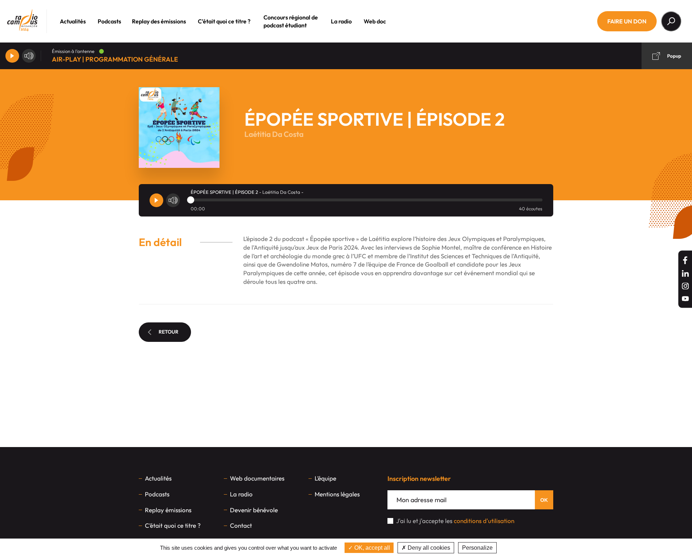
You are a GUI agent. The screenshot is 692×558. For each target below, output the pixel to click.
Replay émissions (168, 510)
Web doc (375, 21)
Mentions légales (337, 494)
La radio (341, 21)
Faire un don (627, 21)
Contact (241, 525)
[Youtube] (685, 298)
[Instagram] (685, 286)
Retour (168, 332)
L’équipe (325, 478)
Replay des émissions (159, 21)
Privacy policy (516, 548)
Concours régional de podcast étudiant (290, 21)
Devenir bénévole (254, 510)
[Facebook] (685, 260)
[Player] (12, 56)
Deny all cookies (428, 548)
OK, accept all (371, 548)
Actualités (73, 21)
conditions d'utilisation (484, 520)
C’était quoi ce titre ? (224, 21)
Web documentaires (257, 478)
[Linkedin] (685, 273)
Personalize (477, 548)
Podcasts (109, 21)
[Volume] (29, 56)
